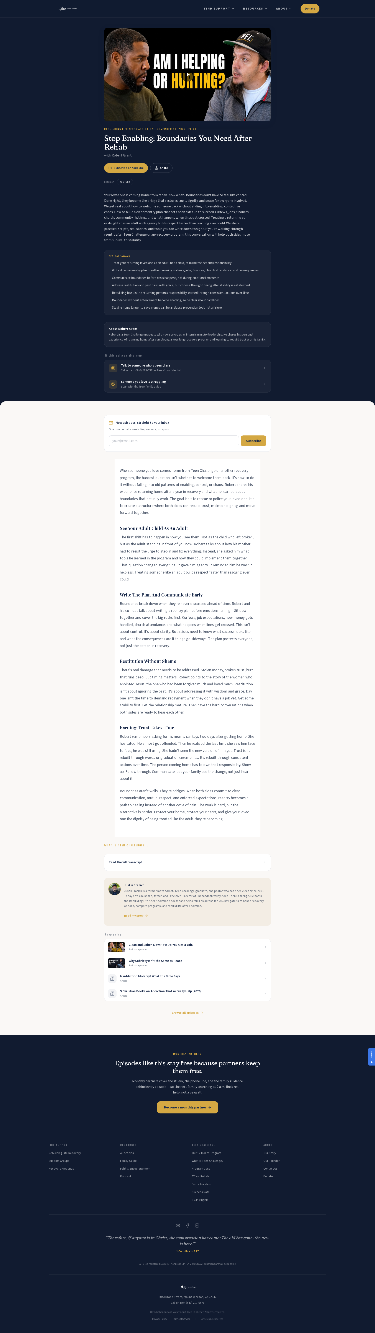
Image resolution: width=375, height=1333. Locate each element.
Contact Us (270, 1169)
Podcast (125, 1176)
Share (164, 168)
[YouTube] (178, 1225)
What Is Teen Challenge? (207, 1161)
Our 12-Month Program (206, 1153)
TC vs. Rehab (200, 1176)
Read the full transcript (125, 862)
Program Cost (201, 1169)
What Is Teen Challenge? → (126, 845)
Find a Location (201, 1184)
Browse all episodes (185, 1013)
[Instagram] (197, 1225)
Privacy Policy (159, 1319)
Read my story (133, 916)
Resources (253, 9)
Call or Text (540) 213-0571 (187, 1303)
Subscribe (253, 440)
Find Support (217, 9)
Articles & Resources (212, 1319)
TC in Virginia (200, 1200)
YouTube (125, 182)
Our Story (269, 1153)
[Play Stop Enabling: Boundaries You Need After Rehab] (187, 74)
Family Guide (128, 1161)
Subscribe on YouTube (129, 168)
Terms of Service (181, 1319)
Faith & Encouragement (135, 1169)
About (282, 9)
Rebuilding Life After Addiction (129, 129)
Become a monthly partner (185, 1107)
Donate (310, 9)
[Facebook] (187, 1225)
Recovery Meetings (61, 1169)
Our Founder (271, 1161)
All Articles (127, 1153)
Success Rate (201, 1192)
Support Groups (59, 1161)
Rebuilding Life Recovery (65, 1153)
